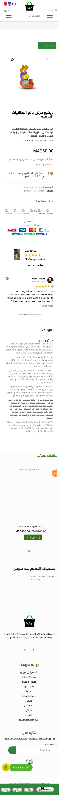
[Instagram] (25, 650)
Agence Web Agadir (15, 783)
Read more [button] (44, 306)
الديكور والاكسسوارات (34, 187)
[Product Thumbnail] (47, 59)
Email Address (50, 744)
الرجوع (46, 45)
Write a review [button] (36, 265)
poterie (27, 190)
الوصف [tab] (47, 330)
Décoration (39, 190)
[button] (12, 60)
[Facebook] (33, 650)
